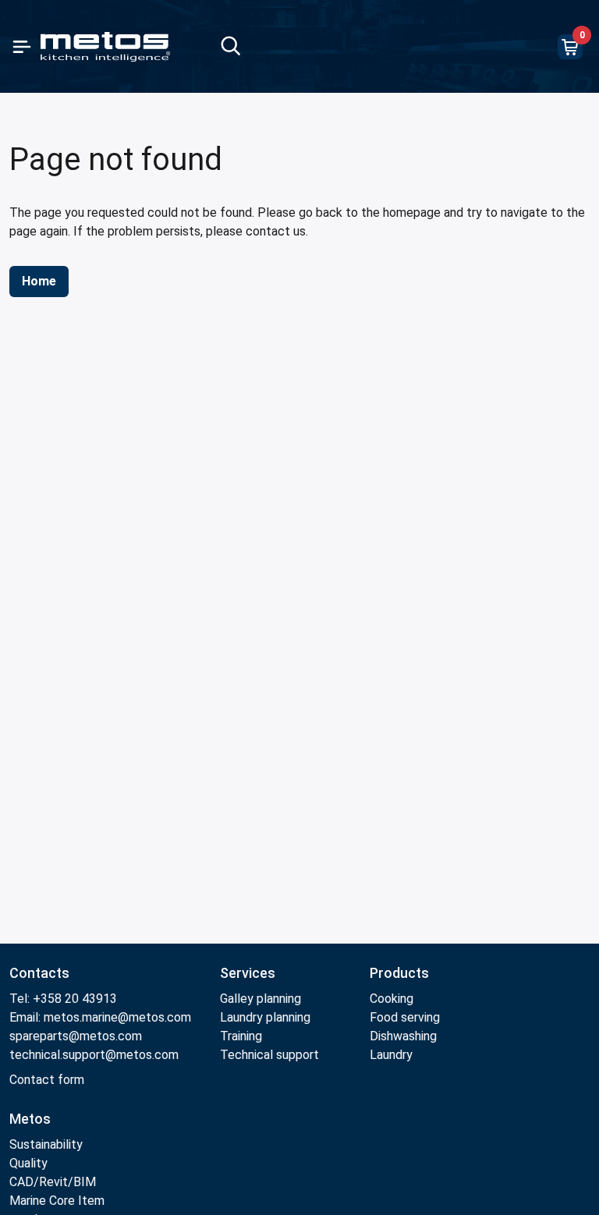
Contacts (39, 973)
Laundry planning (265, 1017)
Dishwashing (403, 1036)
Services (247, 973)
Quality (28, 1163)
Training (241, 1036)
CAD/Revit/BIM (52, 1181)
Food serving (405, 1017)
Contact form (46, 1079)
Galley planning (260, 998)
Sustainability (46, 1144)
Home (39, 281)
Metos (30, 1119)
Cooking (391, 998)
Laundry (391, 1054)
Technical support (269, 1054)
